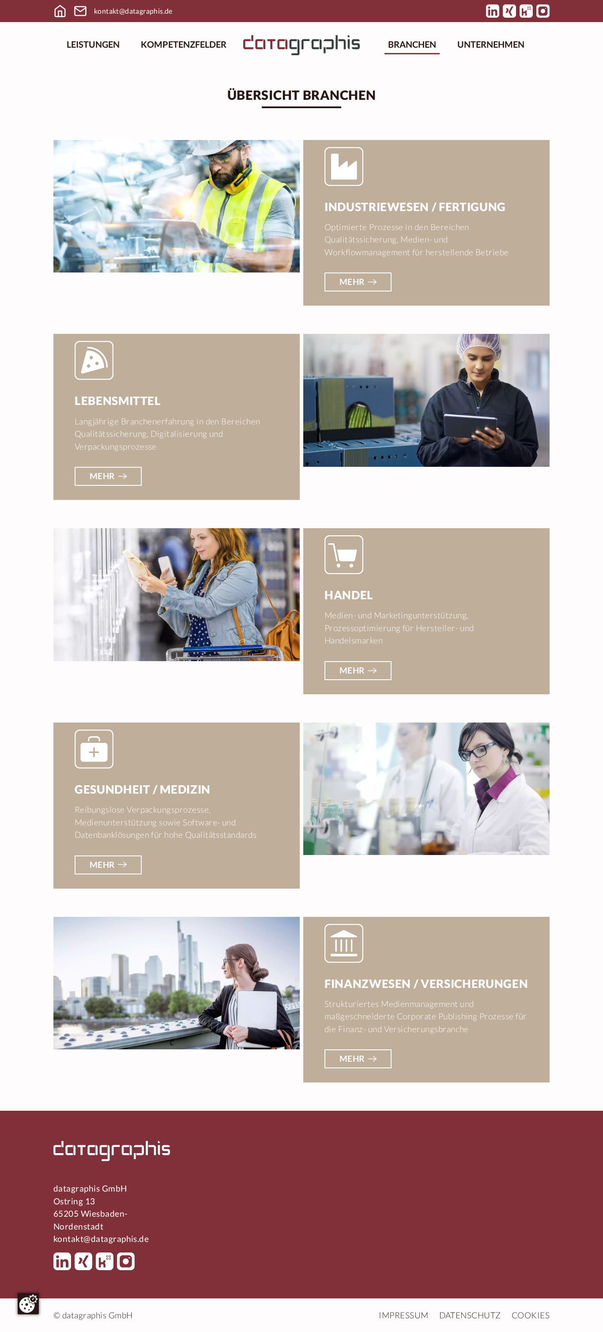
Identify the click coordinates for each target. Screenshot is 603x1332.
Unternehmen (490, 44)
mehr (352, 281)
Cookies (531, 1315)
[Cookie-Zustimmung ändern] (28, 1303)
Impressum (403, 1315)
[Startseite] (301, 44)
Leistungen (93, 44)
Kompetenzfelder (183, 44)
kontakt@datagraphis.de (133, 11)
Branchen (412, 44)
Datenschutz (470, 1315)
